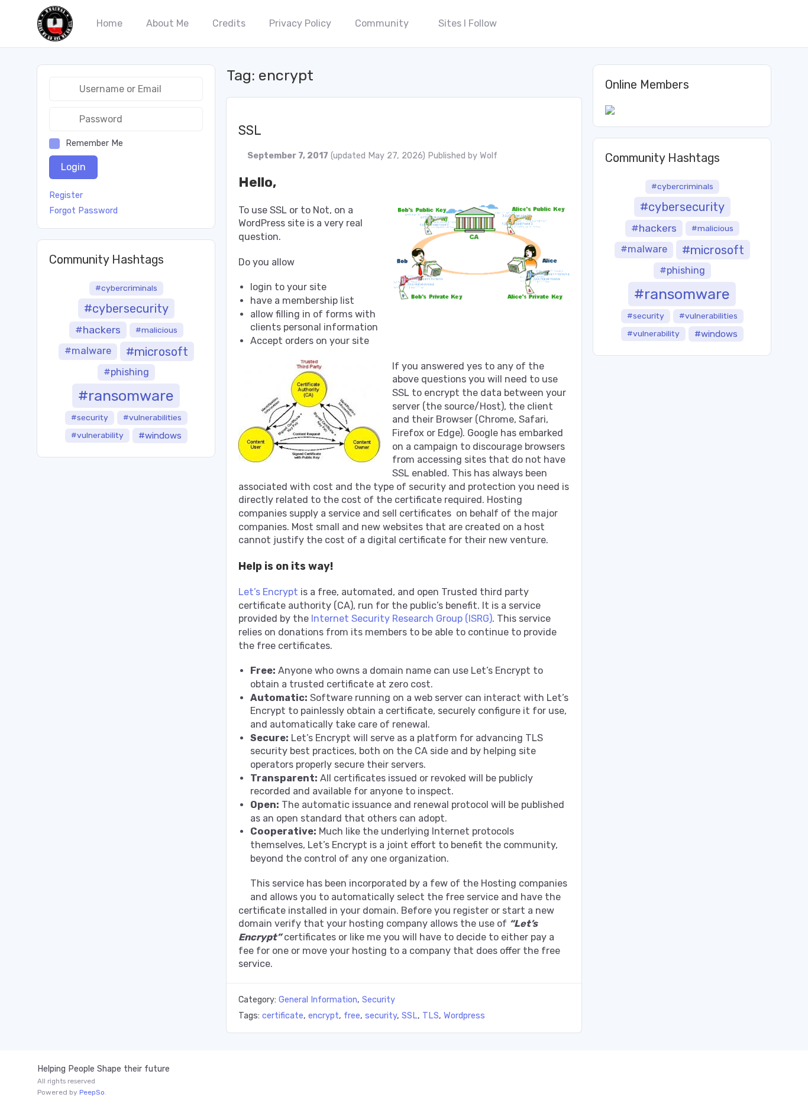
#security (89, 417)
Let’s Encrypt (268, 592)
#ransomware (126, 395)
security (381, 1016)
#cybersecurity (126, 308)
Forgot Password (83, 211)
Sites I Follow (467, 23)
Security (378, 1000)
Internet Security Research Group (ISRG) (401, 618)
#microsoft (157, 352)
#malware (87, 350)
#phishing (126, 372)
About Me (167, 23)
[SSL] (404, 104)
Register (66, 195)
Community (382, 23)
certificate (282, 1016)
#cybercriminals (126, 288)
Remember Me (94, 143)
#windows (160, 435)
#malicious (156, 330)
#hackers (98, 330)
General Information (318, 1000)
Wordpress (464, 1016)
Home (109, 23)
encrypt (323, 1016)
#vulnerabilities (152, 417)
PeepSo (92, 1092)
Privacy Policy (300, 23)
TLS (430, 1016)
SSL (249, 130)
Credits (228, 23)
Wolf (488, 156)
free (352, 1016)
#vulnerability (97, 435)
